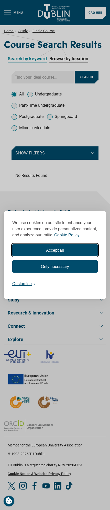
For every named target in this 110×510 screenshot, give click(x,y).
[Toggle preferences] (9, 501)
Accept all (55, 250)
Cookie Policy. (67, 235)
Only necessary (55, 266)
